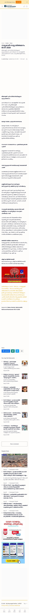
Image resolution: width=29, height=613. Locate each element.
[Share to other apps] (22, 351)
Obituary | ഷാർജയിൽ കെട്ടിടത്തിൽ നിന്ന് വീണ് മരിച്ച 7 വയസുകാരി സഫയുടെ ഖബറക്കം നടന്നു (12, 388)
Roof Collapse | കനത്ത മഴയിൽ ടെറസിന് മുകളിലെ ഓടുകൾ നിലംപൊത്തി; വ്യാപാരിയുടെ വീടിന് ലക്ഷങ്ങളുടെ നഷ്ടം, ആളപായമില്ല (11, 401)
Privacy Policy (5, 605)
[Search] (27, 6)
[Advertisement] (14, 24)
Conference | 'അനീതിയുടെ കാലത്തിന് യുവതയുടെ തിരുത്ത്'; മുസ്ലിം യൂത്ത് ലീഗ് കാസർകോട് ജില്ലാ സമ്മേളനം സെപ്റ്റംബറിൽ (12, 427)
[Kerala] (16, 469)
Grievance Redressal (15, 605)
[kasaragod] (12, 469)
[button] (24, 6)
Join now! (18, 2)
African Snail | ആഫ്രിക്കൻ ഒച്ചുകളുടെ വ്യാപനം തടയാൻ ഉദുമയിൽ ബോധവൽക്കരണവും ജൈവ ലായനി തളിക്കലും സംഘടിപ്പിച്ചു (14, 487)
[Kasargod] (12, 501)
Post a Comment (14, 444)
